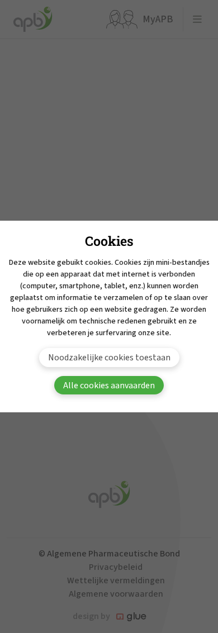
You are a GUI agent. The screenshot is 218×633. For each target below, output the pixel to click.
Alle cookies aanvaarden (109, 385)
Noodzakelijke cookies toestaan (109, 357)
